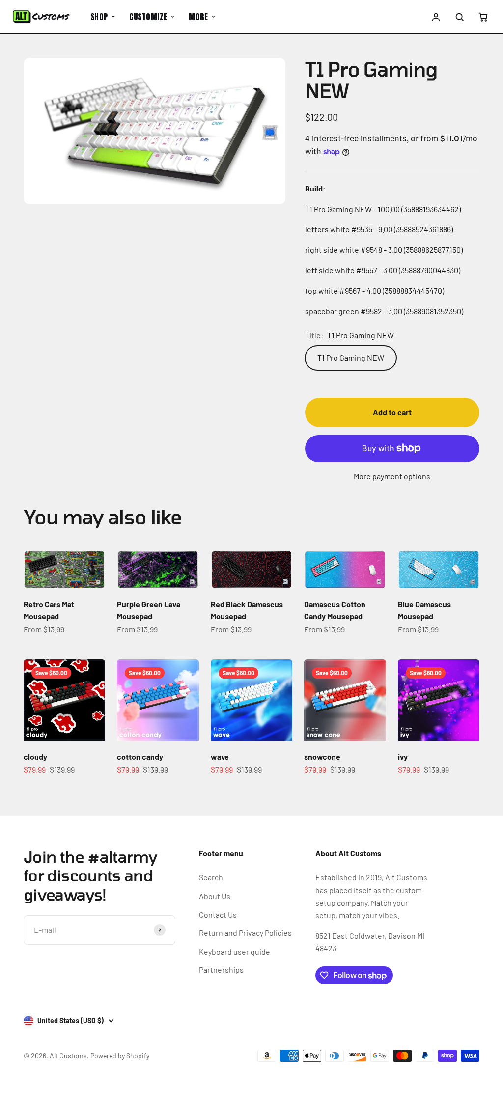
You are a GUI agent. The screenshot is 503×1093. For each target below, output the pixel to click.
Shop (99, 17)
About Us (214, 896)
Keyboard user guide (234, 951)
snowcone (322, 756)
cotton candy (140, 756)
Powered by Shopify (119, 1055)
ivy (403, 756)
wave (220, 756)
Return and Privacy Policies (245, 932)
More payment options (392, 476)
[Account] (436, 16)
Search (211, 877)
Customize (148, 17)
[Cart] (483, 16)
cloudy (35, 756)
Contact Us (218, 914)
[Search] (459, 16)
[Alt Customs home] (41, 16)
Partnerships (221, 969)
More (198, 17)
